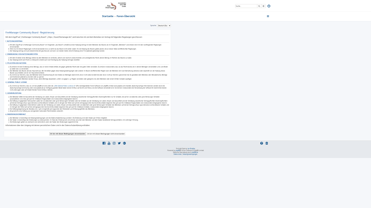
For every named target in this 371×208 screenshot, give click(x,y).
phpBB (178, 150)
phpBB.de (195, 152)
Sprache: (153, 25)
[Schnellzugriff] (268, 16)
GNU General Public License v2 (64, 86)
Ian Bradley (191, 148)
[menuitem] (269, 6)
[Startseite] (115, 5)
